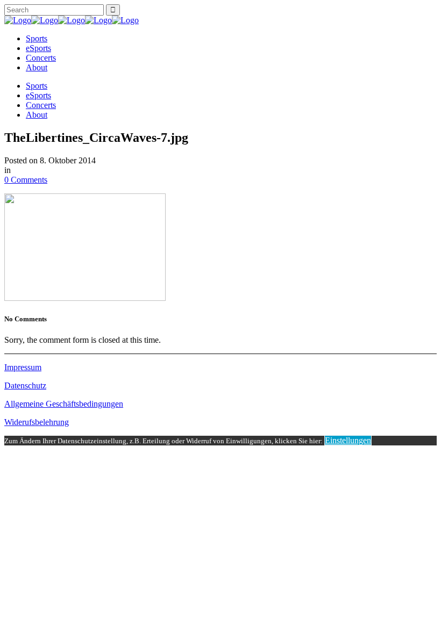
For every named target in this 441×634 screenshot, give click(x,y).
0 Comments (25, 179)
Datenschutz (25, 385)
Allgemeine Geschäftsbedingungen (63, 403)
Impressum (22, 367)
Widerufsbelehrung (36, 422)
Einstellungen (348, 440)
